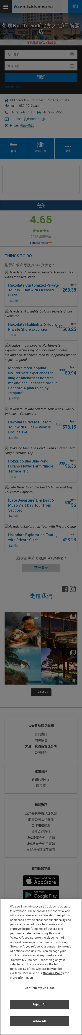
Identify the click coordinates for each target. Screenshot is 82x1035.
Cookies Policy (53, 973)
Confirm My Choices (39, 988)
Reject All (39, 1004)
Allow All (39, 1021)
